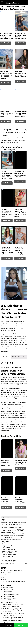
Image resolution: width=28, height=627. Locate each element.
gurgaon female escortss (17, 533)
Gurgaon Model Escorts (8, 553)
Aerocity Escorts (7, 572)
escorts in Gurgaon (11, 522)
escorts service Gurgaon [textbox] (13, 563)
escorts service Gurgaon (13, 334)
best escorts (3, 522)
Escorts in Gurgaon (7, 544)
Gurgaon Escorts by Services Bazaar (16, 138)
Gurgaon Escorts (10, 129)
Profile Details (5, 43)
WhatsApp (21, 625)
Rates (4, 577)
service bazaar (21, 537)
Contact (5, 579)
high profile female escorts (10, 535)
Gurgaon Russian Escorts (9, 554)
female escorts (3, 524)
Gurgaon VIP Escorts (7, 556)
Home (3, 138)
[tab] (6, 357)
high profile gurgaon (18, 535)
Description (6, 357)
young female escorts (17, 539)
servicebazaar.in (3, 539)
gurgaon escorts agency (18, 527)
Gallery (5, 574)
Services (5, 576)
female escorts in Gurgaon (14, 524)
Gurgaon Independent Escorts (10, 551)
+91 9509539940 (7, 625)
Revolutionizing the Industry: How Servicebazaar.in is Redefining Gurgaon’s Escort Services (14, 610)
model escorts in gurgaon (14, 537)
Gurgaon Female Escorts (8, 549)
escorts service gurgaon (17, 342)
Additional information (18, 357)
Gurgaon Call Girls (7, 546)
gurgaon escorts (8, 527)
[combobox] (14, 563)
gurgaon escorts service (8, 530)
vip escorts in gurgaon (10, 539)
